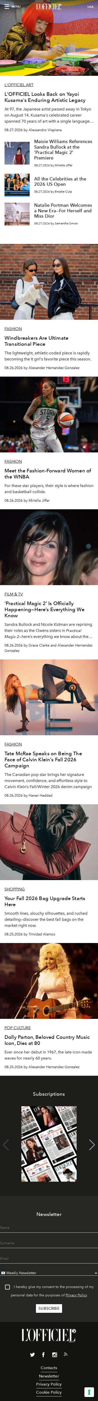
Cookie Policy (49, 1392)
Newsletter (49, 1376)
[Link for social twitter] (32, 1355)
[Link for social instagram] (54, 1355)
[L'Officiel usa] (49, 7)
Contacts (49, 1367)
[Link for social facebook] (43, 1355)
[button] (92, 1145)
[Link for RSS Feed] (65, 1355)
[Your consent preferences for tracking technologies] (89, 1392)
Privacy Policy (76, 1295)
